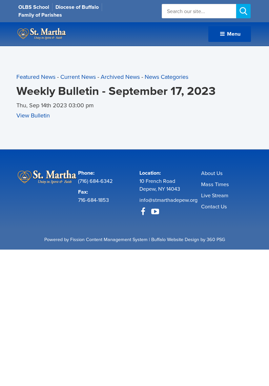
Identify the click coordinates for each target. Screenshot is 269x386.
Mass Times (215, 184)
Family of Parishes (40, 15)
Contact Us (214, 206)
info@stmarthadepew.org (168, 199)
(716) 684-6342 (95, 180)
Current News (78, 77)
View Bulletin (33, 115)
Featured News (35, 77)
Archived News (120, 77)
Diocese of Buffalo (77, 7)
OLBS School (33, 7)
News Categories (166, 77)
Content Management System (117, 239)
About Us (212, 173)
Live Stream (214, 195)
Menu (233, 34)
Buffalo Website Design (175, 239)
